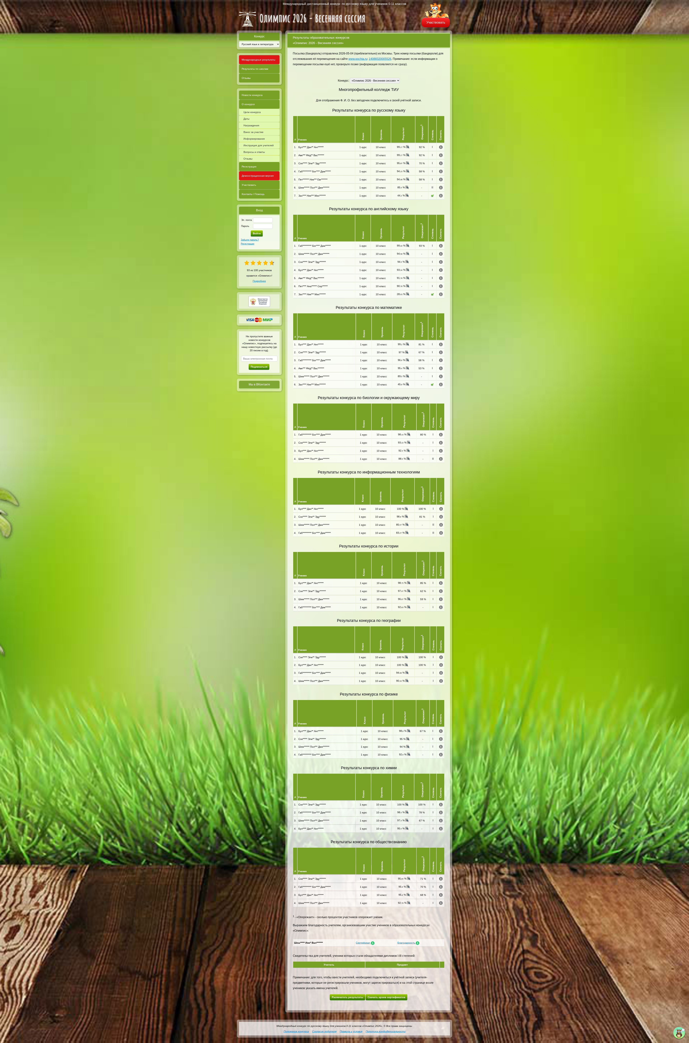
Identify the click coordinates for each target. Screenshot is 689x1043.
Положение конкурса (296, 1031)
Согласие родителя (324, 1031)
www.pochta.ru (357, 58)
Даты (246, 118)
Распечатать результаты (347, 997)
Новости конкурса (252, 95)
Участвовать (435, 22)
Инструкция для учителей (258, 145)
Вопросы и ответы (254, 152)
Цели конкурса (252, 112)
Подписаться (259, 366)
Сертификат (363, 942)
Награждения (251, 125)
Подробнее (259, 281)
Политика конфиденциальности (386, 1031)
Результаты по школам (255, 68)
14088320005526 (380, 58)
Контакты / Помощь (253, 194)
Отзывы (246, 78)
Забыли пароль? (250, 239)
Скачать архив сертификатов (386, 997)
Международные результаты (258, 59)
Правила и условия (351, 1031)
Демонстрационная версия (258, 175)
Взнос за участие (253, 132)
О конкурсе (248, 104)
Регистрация (249, 166)
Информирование (254, 138)
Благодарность (406, 942)
